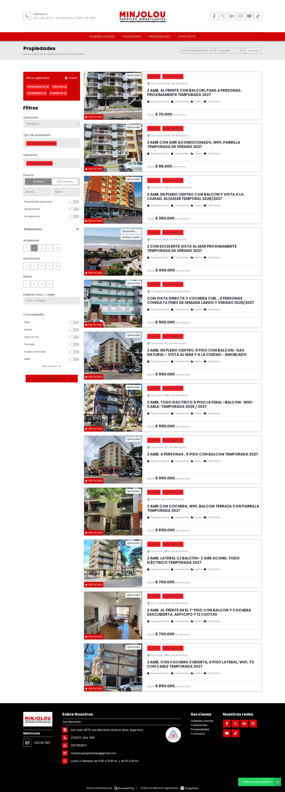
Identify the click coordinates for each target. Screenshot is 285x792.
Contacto (187, 36)
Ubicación (30, 155)
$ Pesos (38, 181)
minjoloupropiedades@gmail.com (94, 753)
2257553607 (79, 745)
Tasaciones (131, 36)
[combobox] (51, 143)
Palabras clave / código (39, 295)
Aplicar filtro (52, 378)
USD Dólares (65, 181)
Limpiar (72, 78)
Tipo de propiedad (36, 135)
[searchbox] (59, 144)
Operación (30, 117)
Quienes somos (101, 36)
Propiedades (159, 36)
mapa (255, 50)
